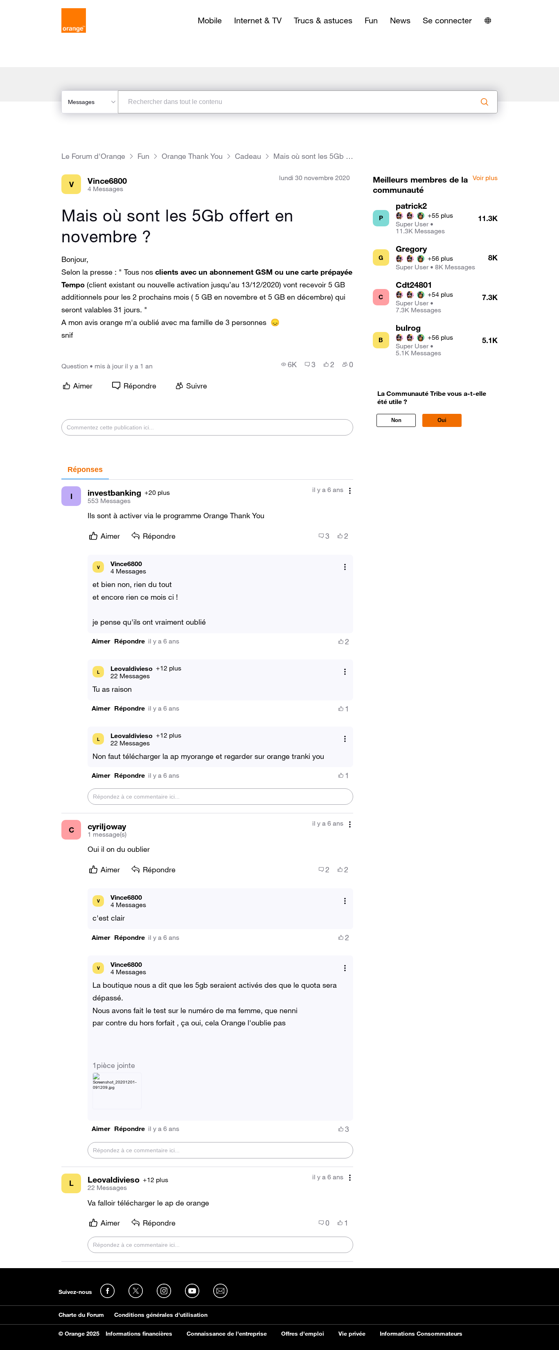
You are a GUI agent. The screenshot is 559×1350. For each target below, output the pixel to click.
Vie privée (351, 1333)
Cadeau (248, 156)
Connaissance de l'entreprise (227, 1333)
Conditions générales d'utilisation (160, 1314)
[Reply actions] (345, 567)
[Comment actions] (350, 490)
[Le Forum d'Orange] (73, 20)
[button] (101, 641)
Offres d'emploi (302, 1333)
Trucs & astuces (323, 20)
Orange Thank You (192, 156)
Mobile (210, 20)
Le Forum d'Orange (93, 156)
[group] (289, 364)
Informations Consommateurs (421, 1333)
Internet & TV (258, 20)
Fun (371, 20)
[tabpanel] (207, 871)
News (400, 20)
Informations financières (139, 1333)
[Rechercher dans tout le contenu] (484, 102)
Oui (441, 420)
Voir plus (485, 178)
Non (396, 420)
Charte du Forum (81, 1314)
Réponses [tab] (85, 469)
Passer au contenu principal (43, 6)
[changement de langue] (488, 20)
